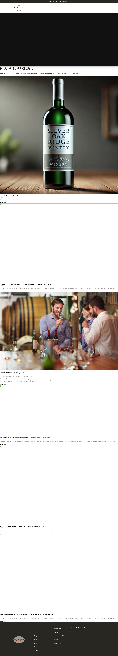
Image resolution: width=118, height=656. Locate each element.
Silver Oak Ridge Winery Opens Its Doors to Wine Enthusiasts (21, 196)
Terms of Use (56, 632)
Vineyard (70, 7)
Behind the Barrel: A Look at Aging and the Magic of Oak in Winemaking (24, 438)
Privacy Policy (57, 628)
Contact (93, 7)
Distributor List (57, 643)
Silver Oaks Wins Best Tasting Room (12, 372)
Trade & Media (57, 639)
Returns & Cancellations (59, 636)
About (56, 7)
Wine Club (78, 7)
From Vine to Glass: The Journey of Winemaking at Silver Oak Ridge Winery (26, 284)
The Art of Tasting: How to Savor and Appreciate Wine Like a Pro (22, 526)
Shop (86, 7)
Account (102, 7)
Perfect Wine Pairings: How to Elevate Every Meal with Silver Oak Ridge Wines (26, 614)
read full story (3, 202)
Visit (62, 7)
